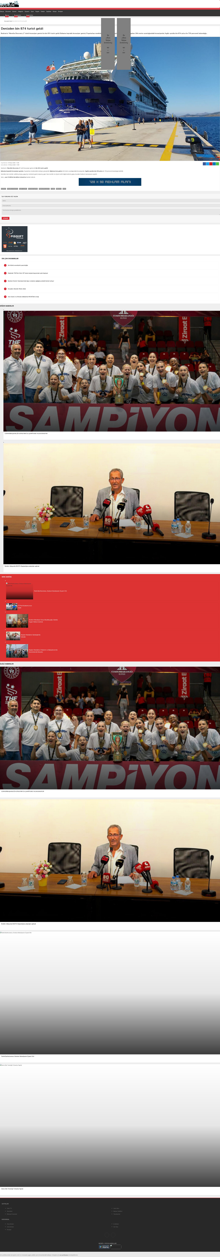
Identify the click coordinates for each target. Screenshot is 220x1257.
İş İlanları (116, 1224)
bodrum (3, 189)
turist (64, 189)
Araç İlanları (10, 1224)
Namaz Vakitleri (117, 1211)
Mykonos (58, 189)
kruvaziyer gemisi (33, 189)
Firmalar (9, 1230)
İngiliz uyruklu (23, 189)
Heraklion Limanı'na (13, 189)
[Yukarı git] (216, 1253)
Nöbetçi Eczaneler (12, 1214)
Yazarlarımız (116, 1214)
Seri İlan (115, 1227)
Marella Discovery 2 (44, 189)
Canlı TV (9, 1208)
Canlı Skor (116, 1208)
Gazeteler (29, 15)
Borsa (7, 15)
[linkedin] (214, 163)
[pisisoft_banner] (15, 251)
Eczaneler (17, 15)
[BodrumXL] (110, 4)
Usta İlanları (10, 1227)
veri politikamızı (63, 1255)
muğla (52, 189)
